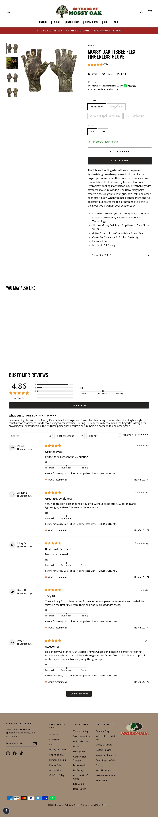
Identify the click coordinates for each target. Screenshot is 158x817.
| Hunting (42, 22)
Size (91, 125)
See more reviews (79, 693)
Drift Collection (80, 741)
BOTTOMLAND (135, 115)
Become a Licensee (105, 775)
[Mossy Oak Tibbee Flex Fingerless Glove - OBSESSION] (8, 349)
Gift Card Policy (56, 775)
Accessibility (55, 770)
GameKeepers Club (105, 760)
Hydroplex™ (79, 751)
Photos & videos (136, 435)
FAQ (51, 744)
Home (91, 45)
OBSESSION (97, 106)
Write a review (79, 405)
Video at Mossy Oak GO (105, 738)
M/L (92, 131)
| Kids (105, 22)
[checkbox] (133, 435)
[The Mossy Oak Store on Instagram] (8, 753)
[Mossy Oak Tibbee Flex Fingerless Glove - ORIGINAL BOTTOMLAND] (16, 349)
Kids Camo (78, 783)
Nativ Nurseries (103, 770)
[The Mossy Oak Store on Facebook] (15, 753)
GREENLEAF (116, 106)
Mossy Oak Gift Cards (80, 777)
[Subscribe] (35, 743)
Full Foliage (78, 770)
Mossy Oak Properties (106, 754)
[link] (97, 65)
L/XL (103, 131)
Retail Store (101, 780)
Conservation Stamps (79, 758)
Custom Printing (103, 749)
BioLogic (100, 765)
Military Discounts (57, 749)
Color (92, 100)
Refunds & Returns (58, 759)
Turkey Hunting (80, 731)
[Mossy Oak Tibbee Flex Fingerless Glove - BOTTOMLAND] (20, 349)
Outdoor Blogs (103, 731)
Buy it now (120, 160)
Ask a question (102, 255)
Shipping (92, 89)
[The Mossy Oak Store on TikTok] (21, 753)
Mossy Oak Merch (104, 744)
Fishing (76, 746)
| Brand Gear (72, 22)
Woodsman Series (82, 736)
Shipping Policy (56, 754)
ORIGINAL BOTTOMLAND (105, 115)
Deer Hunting (79, 788)
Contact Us (54, 739)
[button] (53, 384)
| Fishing (55, 22)
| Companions (90, 22)
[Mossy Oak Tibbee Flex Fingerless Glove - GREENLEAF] (12, 349)
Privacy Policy (55, 765)
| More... (117, 22)
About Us (53, 734)
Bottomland (79, 765)
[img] (48, 415)
